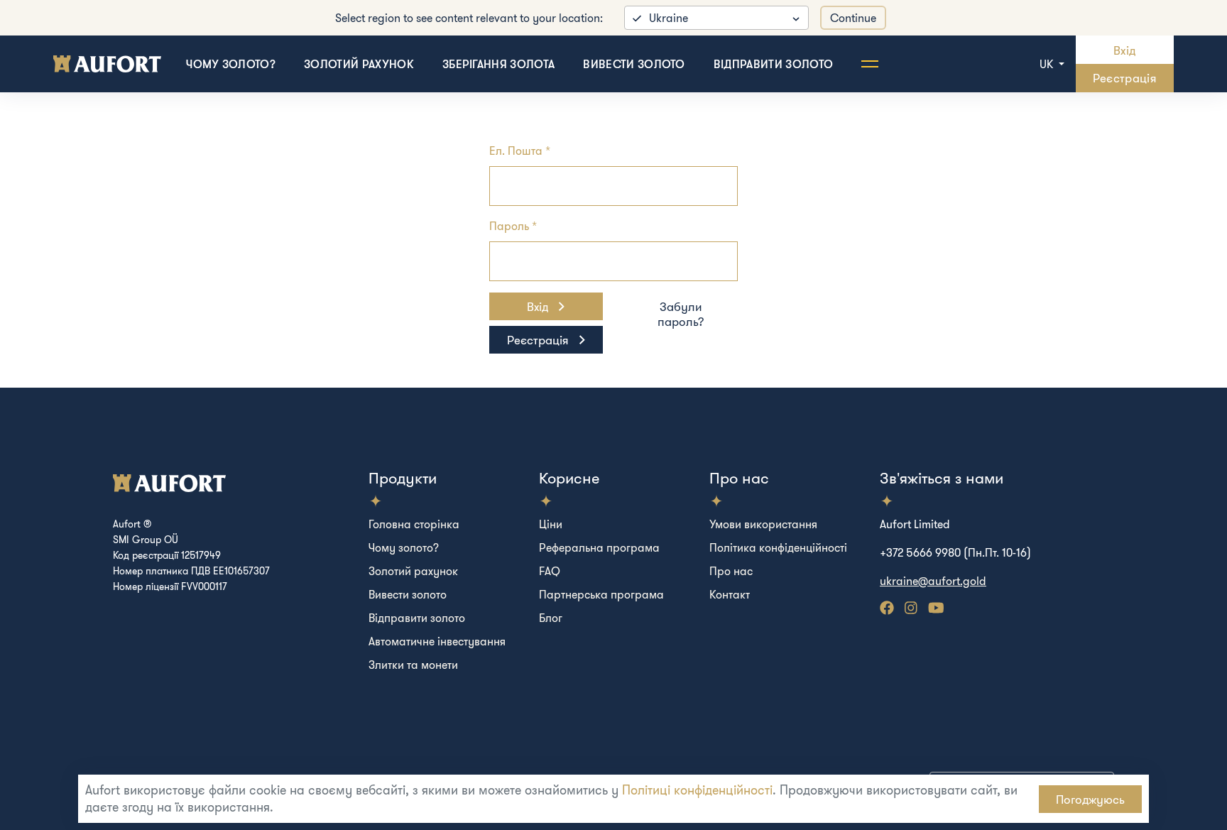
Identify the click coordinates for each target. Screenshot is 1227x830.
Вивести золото (634, 64)
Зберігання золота (498, 64)
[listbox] (716, 18)
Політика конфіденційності (778, 547)
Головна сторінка (414, 524)
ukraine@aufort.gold (933, 581)
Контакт (729, 594)
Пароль (509, 226)
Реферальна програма (599, 547)
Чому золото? (231, 64)
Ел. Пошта (515, 150)
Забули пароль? (681, 314)
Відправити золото (773, 64)
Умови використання (763, 524)
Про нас (731, 571)
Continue (853, 18)
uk (1048, 64)
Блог (550, 618)
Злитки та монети (413, 664)
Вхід (1124, 50)
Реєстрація (1125, 77)
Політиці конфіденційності (697, 790)
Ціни (550, 524)
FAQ (549, 571)
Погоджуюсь (1090, 799)
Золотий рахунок (359, 64)
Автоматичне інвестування (437, 641)
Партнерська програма (601, 594)
